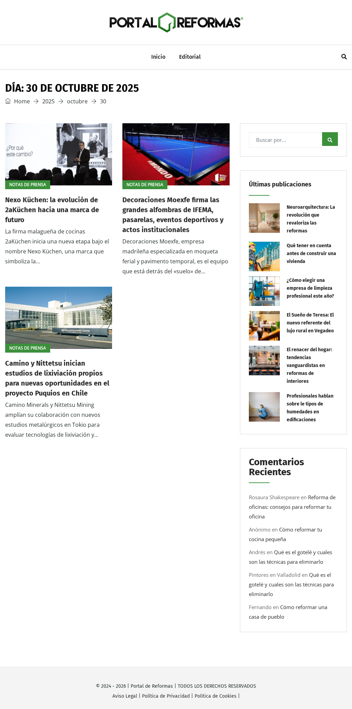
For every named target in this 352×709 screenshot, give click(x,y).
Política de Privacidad (166, 696)
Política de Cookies (215, 696)
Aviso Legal (124, 696)
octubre (77, 101)
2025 (48, 101)
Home (21, 101)
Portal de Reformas (152, 686)
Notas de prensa (27, 184)
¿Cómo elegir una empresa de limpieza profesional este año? (310, 288)
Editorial (190, 57)
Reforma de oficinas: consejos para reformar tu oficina (292, 507)
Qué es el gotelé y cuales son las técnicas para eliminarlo (291, 584)
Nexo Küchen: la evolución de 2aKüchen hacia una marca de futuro (52, 210)
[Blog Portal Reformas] (176, 22)
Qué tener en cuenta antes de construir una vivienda (311, 253)
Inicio (158, 57)
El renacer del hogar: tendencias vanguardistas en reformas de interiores (309, 365)
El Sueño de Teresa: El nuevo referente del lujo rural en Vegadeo (310, 323)
